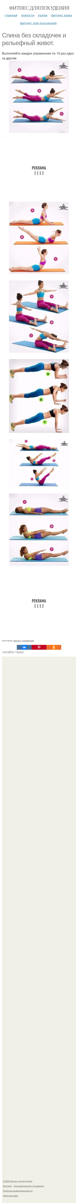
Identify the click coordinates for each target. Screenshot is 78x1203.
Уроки (42, 15)
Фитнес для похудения (39, 7)
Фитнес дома (61, 15)
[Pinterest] (39, 647)
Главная (11, 15)
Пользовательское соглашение (29, 1185)
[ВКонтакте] (24, 647)
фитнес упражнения (23, 640)
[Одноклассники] (53, 647)
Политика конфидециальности (18, 1190)
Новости (27, 15)
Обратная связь (10, 1195)
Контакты (7, 1185)
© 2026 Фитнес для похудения (17, 1181)
